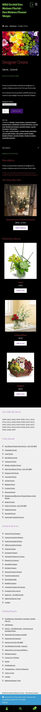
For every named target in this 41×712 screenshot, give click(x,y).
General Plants (6, 124)
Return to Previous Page (10, 76)
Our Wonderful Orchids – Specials (16, 646)
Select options (20, 228)
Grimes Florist (10, 481)
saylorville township (8, 138)
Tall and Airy (13, 129)
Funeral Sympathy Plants (13, 541)
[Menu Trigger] (36, 4)
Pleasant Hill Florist (12, 473)
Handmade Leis (10, 665)
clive (7, 131)
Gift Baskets (13, 26)
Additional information (10, 153)
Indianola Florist (10, 510)
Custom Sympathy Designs (14, 537)
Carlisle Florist (10, 488)
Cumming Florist (10, 477)
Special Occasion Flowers (13, 572)
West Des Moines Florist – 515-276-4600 (18, 469)
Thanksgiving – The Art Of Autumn (16, 669)
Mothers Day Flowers (12, 127)
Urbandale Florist (11, 450)
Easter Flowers (20, 122)
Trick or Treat (9, 673)
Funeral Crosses (10, 549)
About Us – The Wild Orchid (14, 595)
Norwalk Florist (10, 513)
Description (6, 148)
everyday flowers (18, 136)
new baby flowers (25, 127)
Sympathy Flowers (11, 553)
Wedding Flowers (10, 583)
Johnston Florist (10, 462)
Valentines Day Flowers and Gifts (16, 635)
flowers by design (30, 136)
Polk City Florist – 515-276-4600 (15, 506)
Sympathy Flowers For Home (14, 557)
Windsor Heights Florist (13, 465)
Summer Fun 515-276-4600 (14, 642)
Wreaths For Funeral (12, 560)
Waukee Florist (10, 484)
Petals (7, 661)
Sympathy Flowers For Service (15, 587)
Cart (31, 706)
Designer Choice (7, 102)
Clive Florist (9, 454)
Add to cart (17, 111)
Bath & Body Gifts (11, 579)
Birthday (12, 122)
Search (20, 708)
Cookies (7, 602)
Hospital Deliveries (26, 124)
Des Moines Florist (11, 458)
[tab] (20, 148)
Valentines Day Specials (13, 639)
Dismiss (5, 702)
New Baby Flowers (11, 564)
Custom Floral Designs (12, 534)
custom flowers (14, 131)
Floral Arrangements (12, 576)
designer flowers (7, 136)
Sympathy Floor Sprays (12, 591)
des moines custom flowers (24, 133)
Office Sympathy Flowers (13, 545)
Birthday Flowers (10, 568)
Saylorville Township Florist (14, 517)
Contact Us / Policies (12, 658)
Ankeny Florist (10, 502)
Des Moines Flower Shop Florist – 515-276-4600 (21, 446)
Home (6, 26)
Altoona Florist (10, 492)
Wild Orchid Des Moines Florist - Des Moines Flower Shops (14, 10)
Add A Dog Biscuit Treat (13, 599)
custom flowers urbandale (28, 131)
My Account (7, 708)
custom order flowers (9, 133)
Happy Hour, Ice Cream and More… (16, 650)
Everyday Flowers (30, 122)
